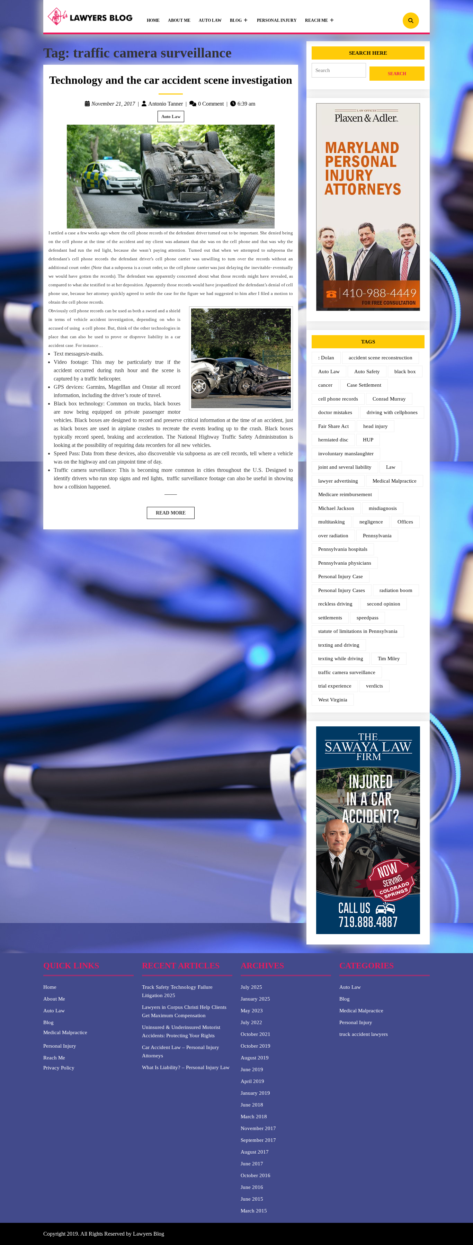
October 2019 (255, 1046)
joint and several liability (345, 467)
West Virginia (332, 699)
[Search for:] (339, 73)
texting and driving (338, 645)
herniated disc (333, 439)
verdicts (374, 686)
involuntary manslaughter (346, 453)
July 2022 (251, 1022)
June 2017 (252, 1163)
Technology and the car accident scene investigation (170, 80)
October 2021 (255, 1034)
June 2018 (252, 1105)
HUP (368, 439)
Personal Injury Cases (341, 590)
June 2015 (252, 1199)
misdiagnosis (383, 508)
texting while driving (340, 658)
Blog (236, 20)
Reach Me (316, 20)
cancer (325, 385)
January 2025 (255, 999)
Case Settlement (364, 385)
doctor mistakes (335, 412)
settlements (330, 617)
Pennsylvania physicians (344, 563)
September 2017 (258, 1140)
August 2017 (255, 1152)
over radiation (333, 535)
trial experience (334, 686)
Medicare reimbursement (345, 494)
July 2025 (251, 987)
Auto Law (210, 20)
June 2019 (252, 1069)
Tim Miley (389, 658)
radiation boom (396, 590)
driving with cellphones (392, 412)
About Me (179, 20)
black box (405, 371)
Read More (166, 511)
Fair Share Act (333, 426)
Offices (405, 522)
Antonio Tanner (165, 104)
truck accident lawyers (363, 1034)
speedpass (367, 617)
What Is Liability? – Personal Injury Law (186, 1067)
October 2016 (255, 1175)
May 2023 (252, 1010)
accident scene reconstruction (380, 357)
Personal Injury (277, 20)
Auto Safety (367, 371)
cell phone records (338, 399)
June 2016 (252, 1187)
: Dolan (326, 357)
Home (153, 20)
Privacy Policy (58, 1068)
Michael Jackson (336, 508)
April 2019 (252, 1081)
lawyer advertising (338, 481)
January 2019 (255, 1093)
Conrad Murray (389, 399)
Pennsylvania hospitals (342, 549)
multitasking (331, 522)
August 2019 (255, 1057)
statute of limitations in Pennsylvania (358, 631)
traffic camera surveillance (346, 672)
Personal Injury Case (340, 576)
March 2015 (254, 1210)
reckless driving (335, 604)
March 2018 (254, 1116)
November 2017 (258, 1128)
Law (390, 467)
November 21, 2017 (113, 104)
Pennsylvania (377, 535)
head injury (375, 426)
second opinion (383, 604)
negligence (371, 522)
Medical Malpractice (395, 481)
